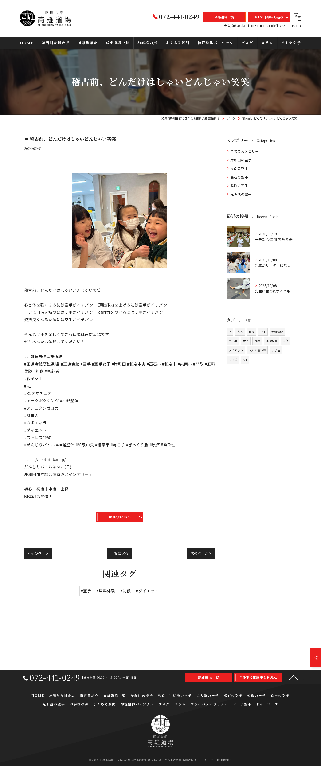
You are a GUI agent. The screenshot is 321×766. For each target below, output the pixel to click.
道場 (257, 341)
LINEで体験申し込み (267, 17)
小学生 (276, 350)
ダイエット (236, 350)
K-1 (245, 360)
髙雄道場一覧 (224, 17)
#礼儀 (125, 591)
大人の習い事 (257, 350)
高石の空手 (239, 177)
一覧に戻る (120, 553)
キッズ (233, 360)
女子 (246, 341)
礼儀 (286, 341)
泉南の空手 (239, 168)
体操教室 (271, 341)
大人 (240, 332)
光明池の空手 (241, 194)
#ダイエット (147, 591)
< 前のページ (38, 553)
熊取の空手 (239, 185)
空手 (263, 332)
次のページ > (201, 553)
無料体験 (277, 332)
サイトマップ (267, 704)
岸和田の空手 (241, 159)
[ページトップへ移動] (293, 677)
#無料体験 (105, 591)
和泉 (251, 332)
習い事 (233, 341)
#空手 (86, 591)
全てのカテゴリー (244, 151)
